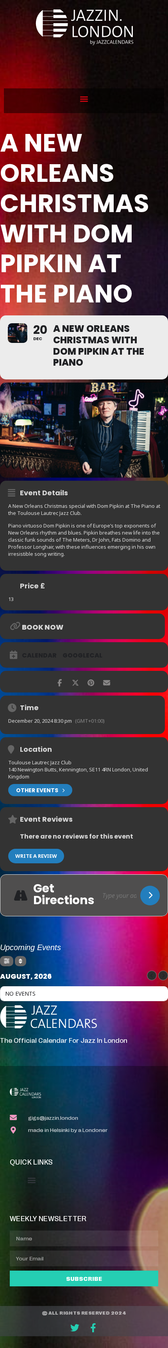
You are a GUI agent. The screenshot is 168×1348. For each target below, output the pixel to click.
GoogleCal (82, 655)
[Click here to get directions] (150, 895)
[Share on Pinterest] (91, 682)
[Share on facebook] (59, 682)
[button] (84, 98)
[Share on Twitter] (75, 682)
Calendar (39, 655)
